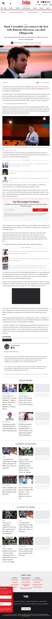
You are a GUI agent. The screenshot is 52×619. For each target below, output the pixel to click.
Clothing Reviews (37, 587)
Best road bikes (26, 579)
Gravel (41, 8)
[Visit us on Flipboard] (49, 2)
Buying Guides (26, 8)
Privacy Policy (6, 608)
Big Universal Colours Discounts (16, 12)
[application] (26, 296)
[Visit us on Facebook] (45, 2)
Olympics (14, 587)
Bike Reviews (37, 582)
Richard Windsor (20, 42)
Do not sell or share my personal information (35, 603)
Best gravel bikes (26, 582)
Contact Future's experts (18, 601)
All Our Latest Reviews (37, 579)
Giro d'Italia (14, 582)
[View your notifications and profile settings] (10, 3)
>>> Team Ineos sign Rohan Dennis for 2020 (14, 103)
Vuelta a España (15, 584)
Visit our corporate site (43, 614)
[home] (1, 8)
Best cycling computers (26, 588)
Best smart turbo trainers (26, 585)
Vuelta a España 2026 (32, 12)
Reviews (18, 8)
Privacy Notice (43, 213)
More (47, 8)
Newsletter (47, 82)
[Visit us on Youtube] (47, 2)
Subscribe (45, 4)
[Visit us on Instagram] (41, 2)
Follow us (40, 82)
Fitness (35, 8)
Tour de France (14, 579)
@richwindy (15, 351)
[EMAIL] (14, 348)
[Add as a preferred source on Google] (26, 608)
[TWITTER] (12, 348)
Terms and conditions (32, 601)
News (5, 8)
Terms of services (20, 213)
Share (6, 82)
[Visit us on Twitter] (43, 2)
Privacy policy (43, 601)
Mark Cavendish (38, 86)
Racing (11, 8)
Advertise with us (17, 603)
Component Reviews (37, 584)
